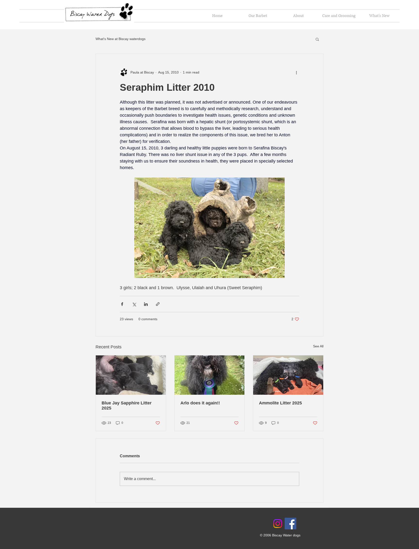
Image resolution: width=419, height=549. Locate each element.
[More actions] (296, 72)
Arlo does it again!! (200, 403)
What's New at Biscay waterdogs (120, 39)
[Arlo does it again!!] (210, 375)
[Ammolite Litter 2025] (288, 375)
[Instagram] (277, 523)
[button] (317, 39)
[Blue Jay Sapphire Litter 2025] (131, 375)
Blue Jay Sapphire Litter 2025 (127, 405)
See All (318, 346)
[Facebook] (290, 523)
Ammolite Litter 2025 (280, 403)
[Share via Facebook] (122, 304)
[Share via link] (157, 304)
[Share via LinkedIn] (146, 304)
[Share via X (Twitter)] (134, 304)
